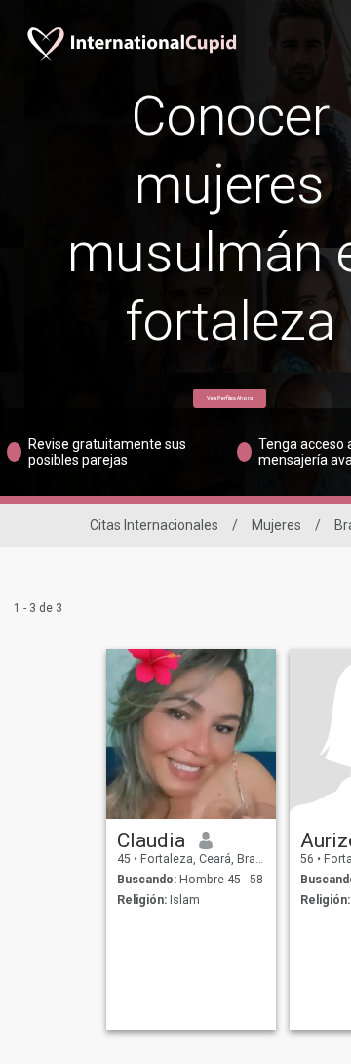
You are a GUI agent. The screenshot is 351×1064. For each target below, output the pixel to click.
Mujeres (276, 525)
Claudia (151, 840)
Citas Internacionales (154, 525)
